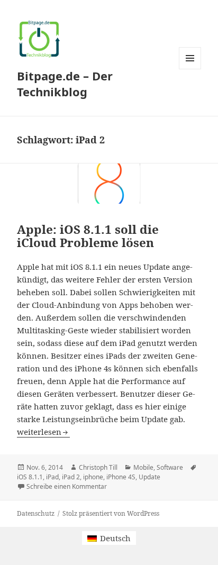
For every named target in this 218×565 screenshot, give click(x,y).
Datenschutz (35, 513)
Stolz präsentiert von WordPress (110, 513)
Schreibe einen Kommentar (66, 486)
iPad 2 (71, 476)
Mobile (143, 467)
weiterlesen (43, 431)
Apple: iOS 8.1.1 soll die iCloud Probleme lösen (88, 236)
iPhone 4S (120, 476)
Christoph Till (98, 467)
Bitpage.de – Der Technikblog (65, 83)
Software (170, 467)
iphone (93, 476)
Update (149, 476)
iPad (52, 476)
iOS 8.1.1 (30, 476)
